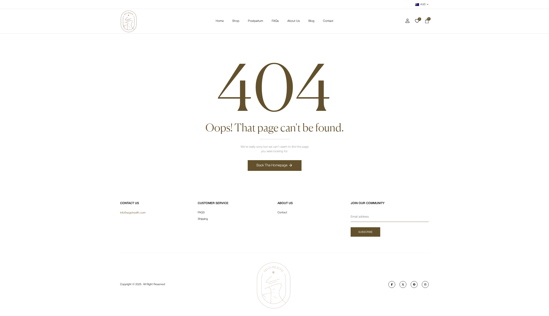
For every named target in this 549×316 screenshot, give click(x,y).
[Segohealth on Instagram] (425, 284)
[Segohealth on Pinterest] (414, 284)
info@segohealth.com (133, 213)
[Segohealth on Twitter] (403, 284)
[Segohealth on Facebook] (391, 284)
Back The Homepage (271, 165)
